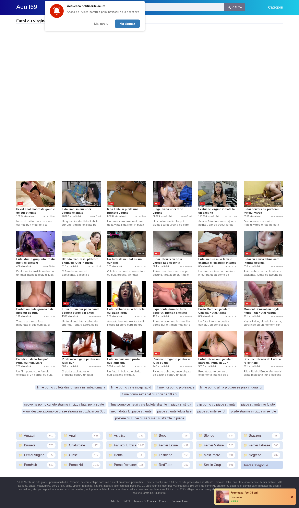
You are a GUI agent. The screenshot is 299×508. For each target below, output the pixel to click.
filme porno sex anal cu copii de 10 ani (149, 394)
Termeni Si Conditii (145, 501)
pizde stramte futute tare (174, 411)
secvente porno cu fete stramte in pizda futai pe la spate (64, 404)
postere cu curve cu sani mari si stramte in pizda (149, 418)
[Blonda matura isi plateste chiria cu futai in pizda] (81, 244)
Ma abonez (127, 23)
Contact (163, 501)
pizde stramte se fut (211, 411)
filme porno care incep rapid (131, 387)
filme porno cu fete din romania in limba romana (71, 387)
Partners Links (180, 501)
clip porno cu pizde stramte (216, 404)
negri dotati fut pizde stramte (131, 411)
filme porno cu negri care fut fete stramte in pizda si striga (150, 404)
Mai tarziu (101, 23)
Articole (114, 501)
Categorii (275, 7)
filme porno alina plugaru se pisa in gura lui (231, 387)
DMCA (126, 501)
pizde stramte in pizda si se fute (253, 411)
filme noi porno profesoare (175, 387)
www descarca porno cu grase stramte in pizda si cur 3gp (64, 411)
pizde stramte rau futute (258, 404)
